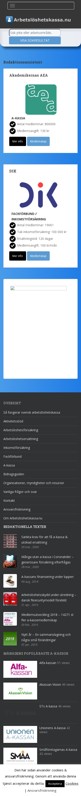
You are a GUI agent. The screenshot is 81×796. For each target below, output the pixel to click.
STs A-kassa (48, 706)
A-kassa (18, 118)
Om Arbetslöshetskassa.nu (22, 518)
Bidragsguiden (13, 474)
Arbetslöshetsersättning (20, 439)
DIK (12, 171)
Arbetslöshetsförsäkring (20, 430)
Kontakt (9, 500)
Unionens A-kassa (52, 728)
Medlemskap (38, 141)
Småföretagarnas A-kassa (58, 749)
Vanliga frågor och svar (20, 492)
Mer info (17, 141)
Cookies (72, 783)
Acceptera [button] (55, 784)
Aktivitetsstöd (13, 421)
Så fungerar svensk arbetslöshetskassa (31, 412)
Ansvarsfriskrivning (16, 509)
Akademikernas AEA (28, 75)
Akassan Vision (50, 684)
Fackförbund (22, 214)
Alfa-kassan (47, 663)
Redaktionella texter (24, 527)
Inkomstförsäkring (28, 219)
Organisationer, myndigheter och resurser (33, 483)
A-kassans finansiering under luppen (47, 577)
